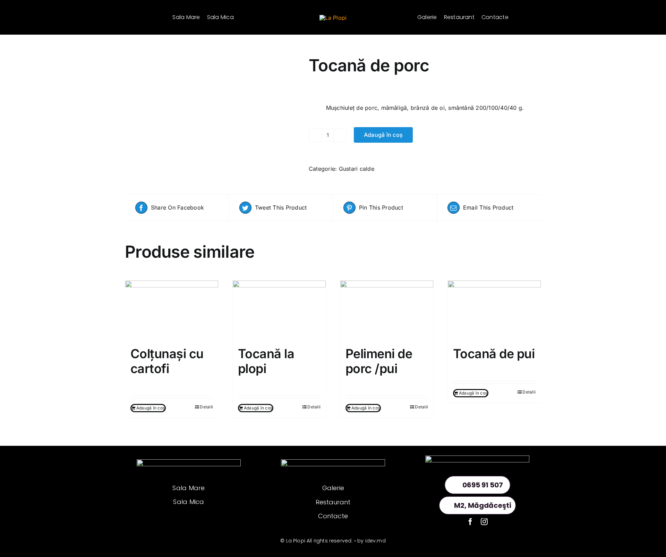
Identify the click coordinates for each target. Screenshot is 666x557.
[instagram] (484, 521)
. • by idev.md (368, 540)
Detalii (206, 406)
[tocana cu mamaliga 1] (211, 60)
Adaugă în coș (383, 134)
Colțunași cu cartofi (167, 361)
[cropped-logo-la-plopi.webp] (333, 17)
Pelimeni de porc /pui (378, 361)
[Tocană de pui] (494, 310)
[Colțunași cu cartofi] (171, 310)
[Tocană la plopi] (279, 310)
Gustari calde (356, 168)
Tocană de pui (494, 353)
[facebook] (470, 521)
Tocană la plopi (266, 361)
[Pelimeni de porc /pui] (386, 310)
